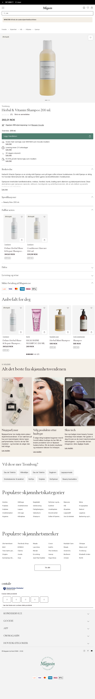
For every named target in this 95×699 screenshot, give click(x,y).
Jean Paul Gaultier (39, 558)
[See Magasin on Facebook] (88, 651)
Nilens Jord (83, 547)
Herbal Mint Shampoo (60, 340)
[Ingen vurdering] (6, 115)
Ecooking (36, 554)
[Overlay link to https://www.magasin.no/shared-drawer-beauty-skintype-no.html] (48, 401)
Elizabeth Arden (84, 554)
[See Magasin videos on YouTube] (91, 651)
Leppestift (67, 513)
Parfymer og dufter (55, 502)
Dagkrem (52, 472)
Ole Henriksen (7, 543)
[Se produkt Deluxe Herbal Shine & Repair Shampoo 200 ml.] (14, 228)
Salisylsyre (37, 513)
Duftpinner (54, 479)
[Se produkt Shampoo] (83, 320)
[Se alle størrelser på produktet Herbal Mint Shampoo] (53, 347)
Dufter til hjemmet (54, 516)
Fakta (4, 267)
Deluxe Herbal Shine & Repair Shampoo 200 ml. (13, 251)
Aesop (50, 554)
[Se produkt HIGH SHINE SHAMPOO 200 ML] (36, 320)
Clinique (82, 543)
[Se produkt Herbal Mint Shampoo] (60, 320)
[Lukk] (84, 374)
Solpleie (42, 479)
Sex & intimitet (69, 516)
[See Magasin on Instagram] (84, 651)
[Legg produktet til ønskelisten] (90, 37)
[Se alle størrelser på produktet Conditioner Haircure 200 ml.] (30, 258)
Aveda (20, 554)
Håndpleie (21, 516)
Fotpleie (5, 505)
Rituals (35, 543)
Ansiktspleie (52, 509)
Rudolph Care (54, 337)
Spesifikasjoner (9, 197)
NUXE (28, 337)
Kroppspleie (83, 505)
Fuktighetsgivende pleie (41, 509)
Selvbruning (37, 505)
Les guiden (6, 450)
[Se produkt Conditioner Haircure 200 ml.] (37, 228)
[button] (84, 8)
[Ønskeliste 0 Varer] (88, 7)
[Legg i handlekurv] (21, 240)
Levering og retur (10, 275)
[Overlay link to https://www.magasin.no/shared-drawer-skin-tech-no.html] (80, 401)
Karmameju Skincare (9, 558)
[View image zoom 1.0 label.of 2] (47, 68)
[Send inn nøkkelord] (4, 13)
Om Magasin (11, 636)
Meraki (35, 550)
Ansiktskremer (23, 505)
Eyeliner (51, 505)
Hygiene (5, 516)
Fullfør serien (8, 210)
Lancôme (36, 547)
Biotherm (67, 554)
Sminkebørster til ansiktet (14, 479)
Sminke (5, 502)
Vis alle (47, 567)
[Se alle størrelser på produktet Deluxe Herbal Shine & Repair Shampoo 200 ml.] (7, 258)
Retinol (81, 509)
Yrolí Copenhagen (79, 337)
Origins (5, 554)
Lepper (20, 509)
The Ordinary (53, 550)
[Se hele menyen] (3, 8)
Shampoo (77, 340)
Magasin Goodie (38, 125)
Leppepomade (66, 472)
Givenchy (67, 550)
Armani (66, 558)
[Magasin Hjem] (47, 8)
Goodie (8, 621)
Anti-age (21, 513)
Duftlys (31, 479)
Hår (65, 505)
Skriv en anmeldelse (22, 114)
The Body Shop (23, 543)
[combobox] (47, 13)
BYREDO (21, 547)
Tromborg (6, 106)
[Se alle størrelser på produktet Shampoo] (76, 347)
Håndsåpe (24, 472)
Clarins (20, 550)
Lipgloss (82, 513)
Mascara (67, 502)
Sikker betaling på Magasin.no (16, 283)
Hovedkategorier (15, 643)
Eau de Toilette (10, 472)
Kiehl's (50, 547)
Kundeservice (12, 613)
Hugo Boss (52, 558)
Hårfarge (21, 502)
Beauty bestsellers (70, 479)
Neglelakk (36, 502)
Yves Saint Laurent (8, 550)
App (5, 628)
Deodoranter (53, 513)
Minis (81, 502)
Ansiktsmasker (7, 513)
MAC (4, 547)
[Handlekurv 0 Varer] (91, 7)
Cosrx (50, 543)
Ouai (19, 558)
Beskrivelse (7, 169)
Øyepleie (67, 509)
